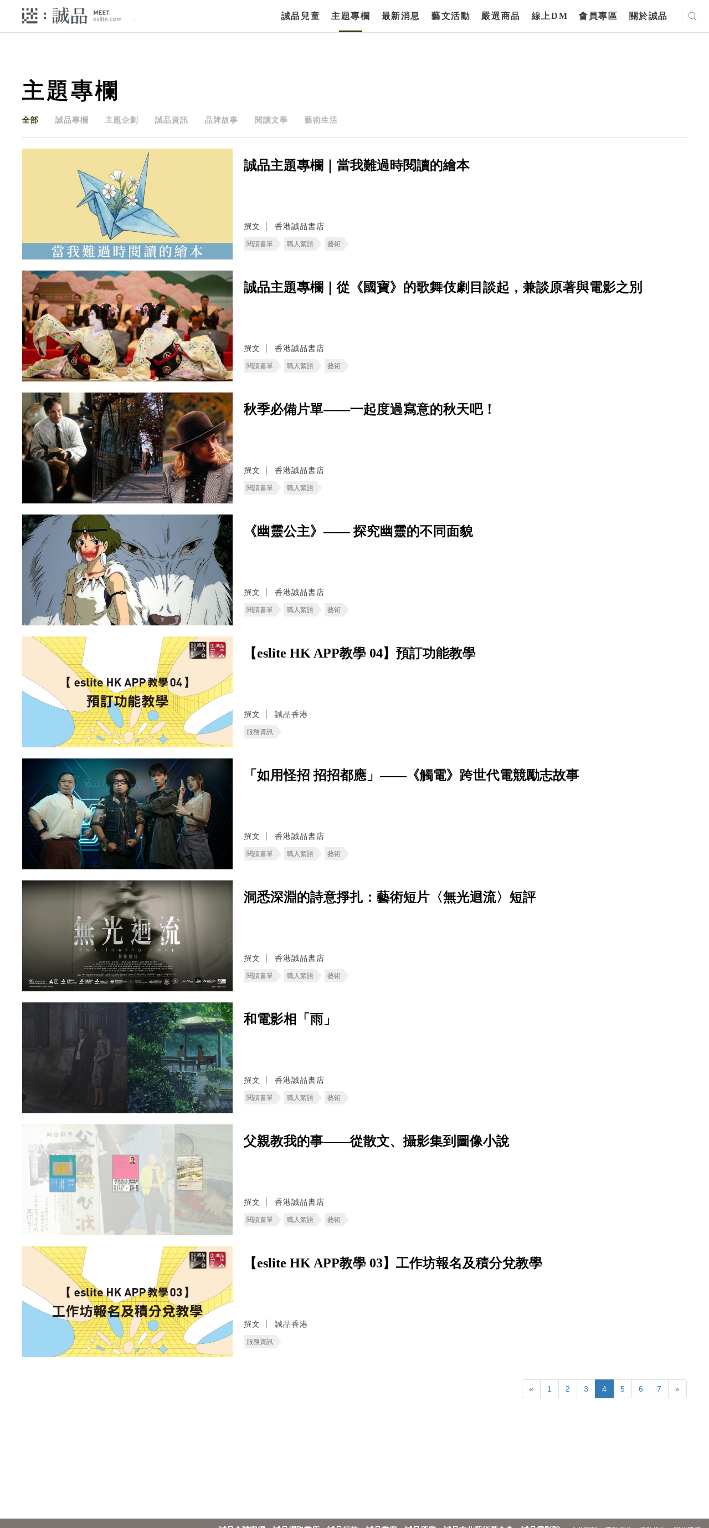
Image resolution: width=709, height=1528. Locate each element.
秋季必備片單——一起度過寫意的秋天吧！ (370, 409)
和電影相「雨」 (290, 1019)
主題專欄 (350, 16)
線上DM (550, 16)
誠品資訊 (171, 119)
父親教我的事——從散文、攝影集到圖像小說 (377, 1141)
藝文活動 (450, 16)
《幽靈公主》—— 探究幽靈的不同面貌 (358, 531)
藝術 (334, 244)
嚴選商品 (500, 16)
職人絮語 (300, 244)
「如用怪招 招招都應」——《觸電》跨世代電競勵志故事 (411, 775)
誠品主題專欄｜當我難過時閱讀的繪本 (357, 165)
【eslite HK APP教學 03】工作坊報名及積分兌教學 (393, 1263)
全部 (30, 119)
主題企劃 (121, 119)
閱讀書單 (259, 244)
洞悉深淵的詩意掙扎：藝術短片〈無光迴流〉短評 (390, 897)
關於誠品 (648, 16)
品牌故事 (221, 119)
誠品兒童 (300, 16)
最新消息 (401, 16)
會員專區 (598, 16)
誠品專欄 (72, 119)
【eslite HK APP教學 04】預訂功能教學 (360, 653)
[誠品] (71, 15)
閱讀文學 (271, 119)
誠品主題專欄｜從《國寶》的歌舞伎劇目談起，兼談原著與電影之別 (443, 287)
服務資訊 (259, 732)
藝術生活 (321, 119)
